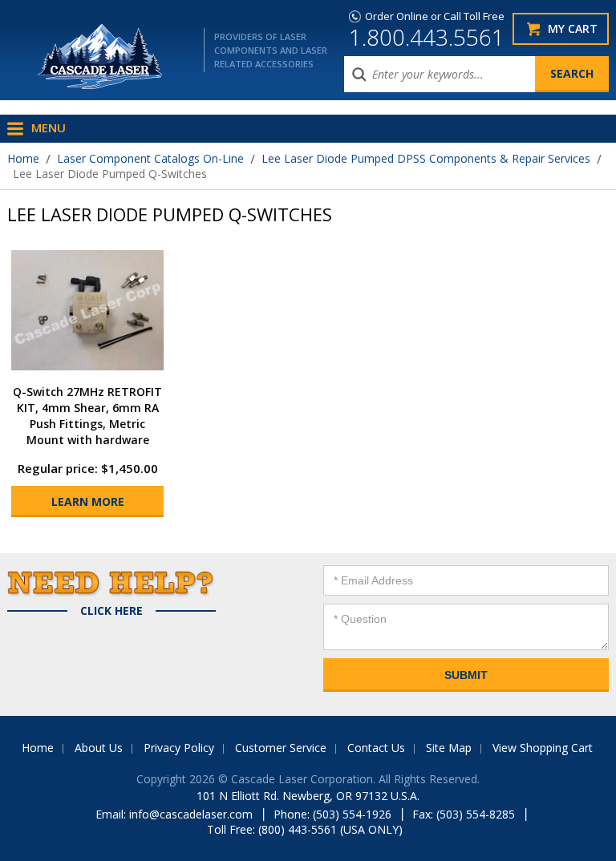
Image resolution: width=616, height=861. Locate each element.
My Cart (573, 28)
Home (23, 158)
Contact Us (376, 747)
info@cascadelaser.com (191, 814)
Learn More (87, 501)
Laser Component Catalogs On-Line (150, 158)
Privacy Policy (179, 747)
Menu (48, 127)
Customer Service (280, 747)
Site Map (449, 747)
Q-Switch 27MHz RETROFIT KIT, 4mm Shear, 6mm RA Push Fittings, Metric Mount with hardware (87, 415)
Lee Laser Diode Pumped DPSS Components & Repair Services (425, 158)
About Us (99, 747)
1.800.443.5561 (427, 37)
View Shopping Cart (542, 747)
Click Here (111, 610)
